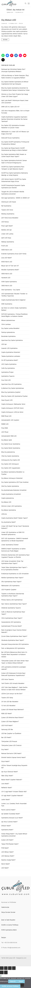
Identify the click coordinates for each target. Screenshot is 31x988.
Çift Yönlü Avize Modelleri (9, 218)
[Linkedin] (18, 963)
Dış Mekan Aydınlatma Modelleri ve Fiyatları (12, 473)
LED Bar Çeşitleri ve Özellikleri (11, 733)
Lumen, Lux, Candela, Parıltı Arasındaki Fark (14, 805)
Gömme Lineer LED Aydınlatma (11, 506)
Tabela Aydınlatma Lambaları (10, 356)
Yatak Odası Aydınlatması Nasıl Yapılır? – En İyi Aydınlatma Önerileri (14, 568)
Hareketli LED (5, 277)
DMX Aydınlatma (6, 304)
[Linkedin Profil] (16, 963)
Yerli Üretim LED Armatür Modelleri (12, 683)
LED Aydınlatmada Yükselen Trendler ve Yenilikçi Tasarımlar (14, 295)
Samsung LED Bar (7, 729)
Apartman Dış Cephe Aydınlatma (12, 340)
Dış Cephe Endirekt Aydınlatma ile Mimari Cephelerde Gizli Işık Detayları (14, 83)
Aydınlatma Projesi (7, 372)
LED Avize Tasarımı (7, 679)
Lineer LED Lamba (7, 234)
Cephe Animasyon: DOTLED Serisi (12, 408)
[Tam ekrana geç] (6, 968)
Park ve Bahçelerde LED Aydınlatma (13, 648)
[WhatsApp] (2, 963)
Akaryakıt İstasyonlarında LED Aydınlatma (15, 644)
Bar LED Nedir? (6, 737)
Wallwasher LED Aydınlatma (10, 585)
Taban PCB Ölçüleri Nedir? (10, 844)
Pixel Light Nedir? (7, 226)
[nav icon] (29, 3)
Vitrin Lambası (6, 324)
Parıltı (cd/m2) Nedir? (8, 810)
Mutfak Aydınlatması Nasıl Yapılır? (12, 577)
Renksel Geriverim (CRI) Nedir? (11, 753)
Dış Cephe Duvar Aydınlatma (10, 444)
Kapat (21, 981)
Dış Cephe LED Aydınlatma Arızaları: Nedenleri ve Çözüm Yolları (13, 126)
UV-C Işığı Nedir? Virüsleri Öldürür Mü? (14, 791)
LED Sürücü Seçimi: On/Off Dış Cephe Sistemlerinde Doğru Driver (13, 180)
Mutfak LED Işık (6, 230)
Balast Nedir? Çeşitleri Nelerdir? (11, 779)
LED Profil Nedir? (7, 725)
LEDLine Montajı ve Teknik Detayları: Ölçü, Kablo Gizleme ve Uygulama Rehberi (15, 77)
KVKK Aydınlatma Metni (9, 930)
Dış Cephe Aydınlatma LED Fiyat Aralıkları (15, 482)
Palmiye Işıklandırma (8, 332)
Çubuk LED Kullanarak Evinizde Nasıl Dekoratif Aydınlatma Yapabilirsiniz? (13, 674)
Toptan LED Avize (7, 210)
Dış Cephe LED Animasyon (10, 464)
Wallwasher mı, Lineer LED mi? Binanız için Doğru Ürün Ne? (15, 133)
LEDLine (4, 514)
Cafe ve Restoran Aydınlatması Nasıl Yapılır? (13, 613)
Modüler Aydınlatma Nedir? (10, 270)
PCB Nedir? (5, 848)
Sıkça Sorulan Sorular (8, 912)
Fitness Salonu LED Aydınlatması (12, 600)
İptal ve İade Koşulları (8, 920)
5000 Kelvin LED (6, 250)
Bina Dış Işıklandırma (8, 452)
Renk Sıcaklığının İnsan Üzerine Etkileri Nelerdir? (13, 631)
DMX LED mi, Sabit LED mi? (10, 106)
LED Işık (4, 344)
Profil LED (4, 246)
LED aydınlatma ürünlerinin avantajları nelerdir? (13, 668)
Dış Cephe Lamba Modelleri (10, 328)
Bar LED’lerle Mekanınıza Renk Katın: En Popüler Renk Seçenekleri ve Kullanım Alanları (14, 654)
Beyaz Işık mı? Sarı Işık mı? (10, 266)
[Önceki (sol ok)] (2, 972)
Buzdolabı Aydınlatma (8, 336)
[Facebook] (8, 963)
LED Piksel (4, 432)
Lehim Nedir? (5, 799)
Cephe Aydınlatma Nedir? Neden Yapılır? (14, 518)
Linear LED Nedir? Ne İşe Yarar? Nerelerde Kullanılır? (15, 527)
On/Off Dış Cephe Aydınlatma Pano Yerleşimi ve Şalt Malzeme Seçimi (12, 168)
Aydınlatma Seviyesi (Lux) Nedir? (12, 818)
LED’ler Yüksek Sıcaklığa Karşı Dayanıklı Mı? (14, 767)
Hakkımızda (5, 907)
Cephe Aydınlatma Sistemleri (10, 352)
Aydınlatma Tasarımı (7, 376)
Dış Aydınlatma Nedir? (8, 522)
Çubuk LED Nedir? (7, 840)
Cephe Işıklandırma (7, 498)
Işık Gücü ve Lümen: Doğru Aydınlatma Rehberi (14, 309)
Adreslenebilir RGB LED (9, 436)
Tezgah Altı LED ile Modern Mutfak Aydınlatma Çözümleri (12, 193)
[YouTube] (23, 963)
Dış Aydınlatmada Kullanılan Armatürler (14, 490)
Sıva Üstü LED (6, 380)
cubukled (4, 23)
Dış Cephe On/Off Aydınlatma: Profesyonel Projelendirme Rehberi (15, 143)
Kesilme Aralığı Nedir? (8, 860)
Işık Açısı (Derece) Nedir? (9, 771)
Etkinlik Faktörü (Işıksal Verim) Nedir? (13, 757)
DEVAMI (5, 39)
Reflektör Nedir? (6, 787)
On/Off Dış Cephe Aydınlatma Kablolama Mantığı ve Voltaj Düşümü (14, 174)
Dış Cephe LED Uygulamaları (10, 468)
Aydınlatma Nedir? (7, 830)
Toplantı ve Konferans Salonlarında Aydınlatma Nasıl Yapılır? (12, 595)
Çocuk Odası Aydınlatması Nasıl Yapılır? (14, 636)
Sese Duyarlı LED (7, 400)
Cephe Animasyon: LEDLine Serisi (12, 412)
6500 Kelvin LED (6, 262)
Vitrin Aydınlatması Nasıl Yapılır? (11, 618)
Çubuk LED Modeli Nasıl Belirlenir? (12, 709)
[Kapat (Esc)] (14, 968)
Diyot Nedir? (5, 761)
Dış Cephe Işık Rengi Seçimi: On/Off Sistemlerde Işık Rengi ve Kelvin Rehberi (14, 149)
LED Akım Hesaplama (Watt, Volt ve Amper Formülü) (15, 112)
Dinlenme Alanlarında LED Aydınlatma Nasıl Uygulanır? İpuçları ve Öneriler (15, 556)
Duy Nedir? (5, 749)
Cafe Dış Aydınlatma (8, 368)
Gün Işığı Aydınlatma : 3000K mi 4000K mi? (15, 198)
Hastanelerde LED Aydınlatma (11, 622)
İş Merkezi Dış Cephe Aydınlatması (12, 388)
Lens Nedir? (5, 783)
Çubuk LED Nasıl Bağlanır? (10, 721)
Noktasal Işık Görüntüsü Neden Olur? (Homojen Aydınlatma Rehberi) (13, 70)
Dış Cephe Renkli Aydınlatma (10, 448)
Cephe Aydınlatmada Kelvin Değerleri (13, 300)
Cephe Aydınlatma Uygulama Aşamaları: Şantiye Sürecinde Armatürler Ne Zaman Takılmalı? (14, 119)
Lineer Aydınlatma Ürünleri (10, 545)
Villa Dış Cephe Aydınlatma (10, 456)
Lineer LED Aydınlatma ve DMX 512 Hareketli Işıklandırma (12, 533)
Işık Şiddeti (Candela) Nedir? (10, 814)
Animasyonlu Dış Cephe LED (10, 460)
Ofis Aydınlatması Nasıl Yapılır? (11, 581)
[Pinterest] (10, 963)
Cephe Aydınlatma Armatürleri (11, 494)
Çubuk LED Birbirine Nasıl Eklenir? (12, 717)
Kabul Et (13, 981)
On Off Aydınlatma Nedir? (9, 360)
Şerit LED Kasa (6, 238)
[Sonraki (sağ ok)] (6, 972)
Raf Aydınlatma (6, 206)
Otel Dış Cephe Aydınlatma (10, 486)
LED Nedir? (5, 868)
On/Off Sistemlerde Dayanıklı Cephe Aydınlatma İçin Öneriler (13, 186)
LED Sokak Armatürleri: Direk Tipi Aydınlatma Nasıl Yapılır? (12, 562)
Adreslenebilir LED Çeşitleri (10, 420)
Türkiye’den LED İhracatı (9, 741)
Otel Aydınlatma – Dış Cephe (10, 290)
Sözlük (21, 23)
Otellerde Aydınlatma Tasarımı (11, 608)
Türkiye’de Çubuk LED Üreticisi (11, 745)
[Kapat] (22, 985)
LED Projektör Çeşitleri (8, 589)
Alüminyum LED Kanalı (8, 202)
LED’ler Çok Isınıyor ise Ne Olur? (11, 693)
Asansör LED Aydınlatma (9, 348)
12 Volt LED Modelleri (8, 705)
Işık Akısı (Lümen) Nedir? (9, 822)
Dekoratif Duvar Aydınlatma (10, 138)
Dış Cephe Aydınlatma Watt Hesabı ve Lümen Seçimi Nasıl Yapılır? (13, 155)
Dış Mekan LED (8, 20)
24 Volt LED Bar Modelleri (9, 701)
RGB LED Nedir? (6, 713)
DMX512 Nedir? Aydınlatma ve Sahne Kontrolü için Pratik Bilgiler (13, 550)
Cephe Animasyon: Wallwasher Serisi (13, 404)
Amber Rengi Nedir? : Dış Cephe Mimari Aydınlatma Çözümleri (14, 835)
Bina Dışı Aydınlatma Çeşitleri (10, 392)
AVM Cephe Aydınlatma (9, 281)
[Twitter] (21, 963)
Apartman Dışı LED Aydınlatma (11, 384)
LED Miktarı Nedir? (7, 852)
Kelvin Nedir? (5, 864)
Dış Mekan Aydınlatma (8, 510)
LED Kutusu (5, 222)
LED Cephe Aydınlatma (8, 364)
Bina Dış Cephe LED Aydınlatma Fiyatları (14, 396)
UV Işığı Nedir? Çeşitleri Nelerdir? (12, 795)
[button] (15, 976)
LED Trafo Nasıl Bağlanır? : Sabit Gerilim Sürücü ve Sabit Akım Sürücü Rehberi (14, 688)
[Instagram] (13, 963)
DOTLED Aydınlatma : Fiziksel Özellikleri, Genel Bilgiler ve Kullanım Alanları (14, 315)
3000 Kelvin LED (6, 285)
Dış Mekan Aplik (6, 440)
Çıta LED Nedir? (6, 258)
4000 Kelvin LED (6, 274)
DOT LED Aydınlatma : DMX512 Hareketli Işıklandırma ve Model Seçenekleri (14, 540)
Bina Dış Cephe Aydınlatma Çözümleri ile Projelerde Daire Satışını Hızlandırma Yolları (15, 89)
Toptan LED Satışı (7, 697)
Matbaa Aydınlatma (7, 242)
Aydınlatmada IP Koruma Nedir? (11, 626)
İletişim (3, 937)
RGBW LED (5, 424)
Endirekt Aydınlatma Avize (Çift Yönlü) (13, 254)
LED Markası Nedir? (7, 856)
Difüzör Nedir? (6, 826)
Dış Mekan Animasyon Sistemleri (12, 478)
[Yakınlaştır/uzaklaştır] (2, 968)
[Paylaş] (10, 968)
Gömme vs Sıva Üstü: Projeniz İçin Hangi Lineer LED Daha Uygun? (14, 95)
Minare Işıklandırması (8, 320)
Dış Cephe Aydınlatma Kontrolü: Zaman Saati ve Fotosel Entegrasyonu (14, 162)
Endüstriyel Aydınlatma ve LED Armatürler (15, 573)
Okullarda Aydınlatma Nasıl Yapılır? (12, 640)
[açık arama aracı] (25, 3)
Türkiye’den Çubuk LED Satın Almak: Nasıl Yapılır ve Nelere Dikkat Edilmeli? (15, 662)
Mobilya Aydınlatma (7, 214)
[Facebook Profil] (5, 963)
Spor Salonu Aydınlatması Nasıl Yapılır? (14, 604)
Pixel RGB (4, 428)
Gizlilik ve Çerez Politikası (9, 925)
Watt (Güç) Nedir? (7, 775)
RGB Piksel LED (6, 416)
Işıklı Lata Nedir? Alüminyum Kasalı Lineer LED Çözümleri (14, 102)
